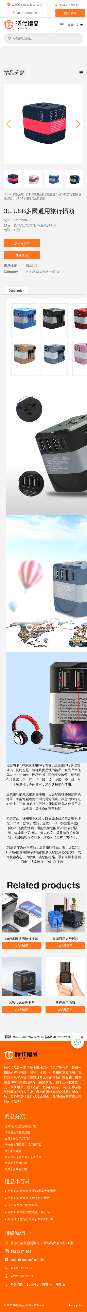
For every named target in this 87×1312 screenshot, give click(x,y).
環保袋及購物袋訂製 (17, 1132)
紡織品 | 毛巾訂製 (16, 1163)
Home (7, 194)
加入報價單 (22, 243)
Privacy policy (75, 1305)
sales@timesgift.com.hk (27, 4)
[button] (78, 124)
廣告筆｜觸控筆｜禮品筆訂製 (23, 1144)
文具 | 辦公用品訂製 (17, 1138)
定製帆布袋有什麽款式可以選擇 (28, 1198)
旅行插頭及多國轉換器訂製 (43, 272)
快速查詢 (22, 255)
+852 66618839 (27, 13)
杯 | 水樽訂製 (13, 1150)
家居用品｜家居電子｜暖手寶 (23, 1157)
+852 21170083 (68, 4)
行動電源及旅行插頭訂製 (40, 194)
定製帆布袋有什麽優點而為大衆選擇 (31, 1191)
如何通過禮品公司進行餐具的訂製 (30, 1219)
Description (16, 290)
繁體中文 (74, 25)
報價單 (71, 13)
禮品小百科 (17, 1181)
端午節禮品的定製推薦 (22, 1205)
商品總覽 (18, 194)
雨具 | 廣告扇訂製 (16, 1169)
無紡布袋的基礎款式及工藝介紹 (28, 1212)
